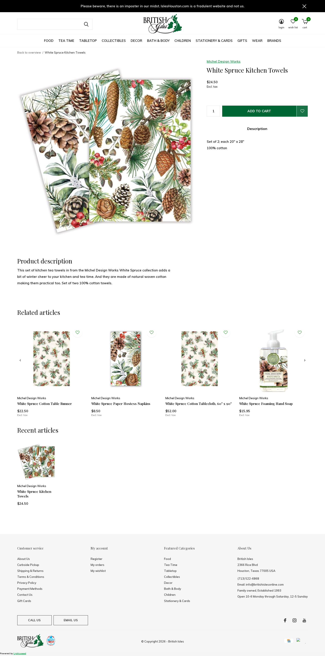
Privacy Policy (26, 582)
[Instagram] (294, 620)
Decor (136, 41)
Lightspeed (19, 653)
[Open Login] (302, 111)
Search (86, 24)
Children (182, 41)
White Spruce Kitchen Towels (34, 493)
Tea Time (66, 41)
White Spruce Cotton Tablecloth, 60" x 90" (198, 403)
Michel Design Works (224, 61)
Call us (34, 620)
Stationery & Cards (214, 41)
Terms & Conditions (30, 577)
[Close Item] (304, 6)
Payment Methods (29, 588)
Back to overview (29, 52)
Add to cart (259, 111)
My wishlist (98, 571)
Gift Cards (24, 601)
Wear (257, 41)
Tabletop (88, 41)
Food (49, 41)
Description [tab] (257, 128)
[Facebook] (285, 620)
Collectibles (114, 41)
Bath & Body (158, 41)
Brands (274, 41)
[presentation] (20, 360)
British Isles (176, 641)
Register (96, 559)
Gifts (242, 41)
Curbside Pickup (28, 565)
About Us (23, 559)
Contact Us (24, 594)
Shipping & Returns (30, 571)
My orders (97, 565)
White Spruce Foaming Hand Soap (266, 403)
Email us (71, 620)
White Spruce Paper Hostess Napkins (120, 403)
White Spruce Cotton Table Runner (44, 403)
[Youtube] (304, 620)
